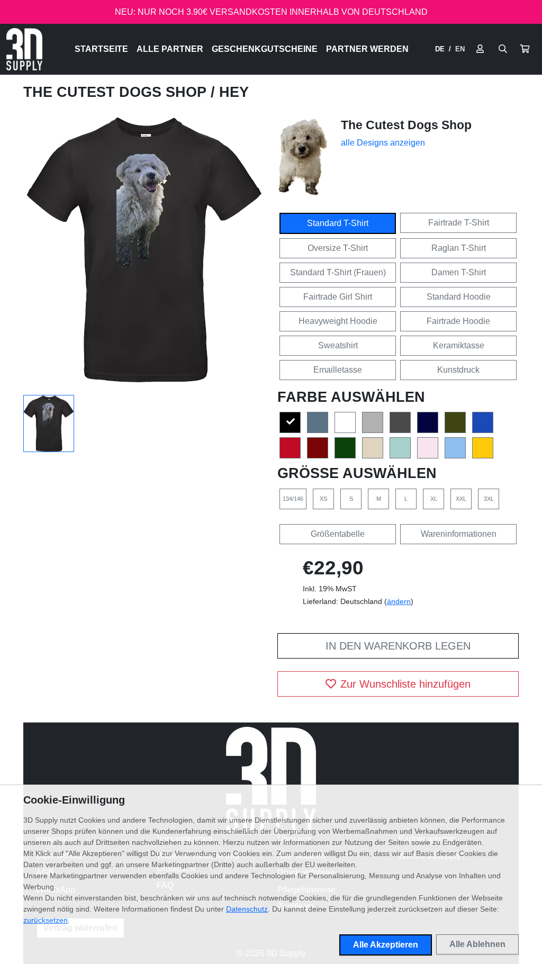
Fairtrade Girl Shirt (337, 296)
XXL (461, 498)
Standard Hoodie (459, 296)
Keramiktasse (458, 345)
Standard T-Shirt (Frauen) (338, 272)
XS (323, 498)
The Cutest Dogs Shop (117, 92)
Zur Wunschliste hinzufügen (405, 684)
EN (460, 49)
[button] (524, 49)
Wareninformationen (458, 533)
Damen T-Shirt (458, 272)
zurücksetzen (45, 920)
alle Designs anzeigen (383, 142)
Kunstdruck (458, 369)
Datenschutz (247, 909)
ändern (399, 601)
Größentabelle (338, 533)
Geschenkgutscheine (265, 48)
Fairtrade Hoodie (458, 321)
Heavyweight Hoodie (338, 321)
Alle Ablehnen (477, 944)
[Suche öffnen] (502, 49)
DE (440, 49)
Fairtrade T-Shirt (458, 222)
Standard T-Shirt (337, 223)
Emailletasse (337, 369)
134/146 (293, 498)
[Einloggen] (480, 49)
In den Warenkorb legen (398, 646)
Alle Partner (170, 48)
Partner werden (367, 48)
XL (433, 498)
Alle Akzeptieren (385, 944)
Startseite (101, 48)
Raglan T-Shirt (458, 248)
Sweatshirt (338, 345)
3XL (489, 498)
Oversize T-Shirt (338, 248)
